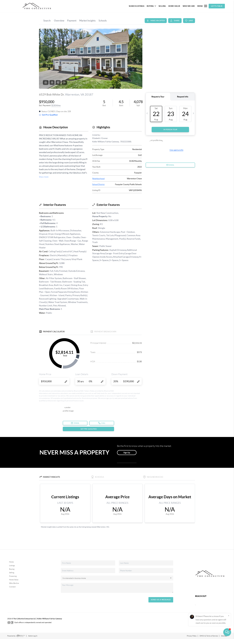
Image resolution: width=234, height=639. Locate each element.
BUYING (150, 6)
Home (11, 562)
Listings (12, 565)
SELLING (162, 6)
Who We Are (14, 583)
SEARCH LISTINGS (136, 6)
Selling (11, 573)
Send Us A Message (161, 600)
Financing (13, 576)
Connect (12, 587)
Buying (11, 569)
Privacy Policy (192, 636)
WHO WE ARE (189, 6)
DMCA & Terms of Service (209, 636)
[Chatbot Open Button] (227, 632)
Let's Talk (216, 6)
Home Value (13, 580)
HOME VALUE (174, 6)
